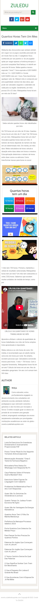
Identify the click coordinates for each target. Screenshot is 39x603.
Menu (4, 28)
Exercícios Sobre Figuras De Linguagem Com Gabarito (16, 481)
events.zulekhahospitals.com (11, 597)
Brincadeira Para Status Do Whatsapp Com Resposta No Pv (17, 467)
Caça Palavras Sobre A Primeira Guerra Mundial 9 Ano (17, 474)
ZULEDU (19, 5)
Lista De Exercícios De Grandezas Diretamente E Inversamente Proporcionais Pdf (18, 444)
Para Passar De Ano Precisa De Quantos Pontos (17, 536)
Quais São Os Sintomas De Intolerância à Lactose (15, 494)
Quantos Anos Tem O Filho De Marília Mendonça (17, 515)
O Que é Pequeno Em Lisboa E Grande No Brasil (17, 571)
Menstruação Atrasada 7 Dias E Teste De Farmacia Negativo (17, 460)
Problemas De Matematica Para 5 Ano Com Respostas (18, 487)
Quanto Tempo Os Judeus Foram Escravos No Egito (18, 501)
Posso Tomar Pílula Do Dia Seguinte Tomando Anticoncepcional (19, 453)
